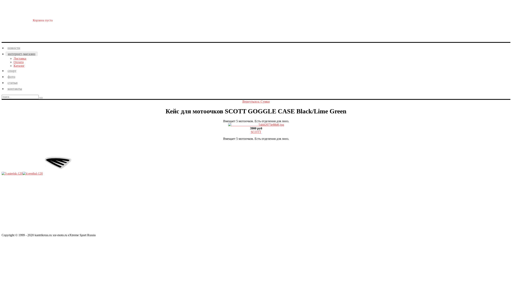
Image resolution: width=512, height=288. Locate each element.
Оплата (19, 62)
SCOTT (256, 132)
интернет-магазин (21, 54)
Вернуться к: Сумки (256, 101)
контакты (15, 89)
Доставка (20, 58)
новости (14, 48)
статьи (13, 83)
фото (11, 77)
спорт (12, 71)
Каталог (19, 65)
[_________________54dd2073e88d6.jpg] (256, 124)
